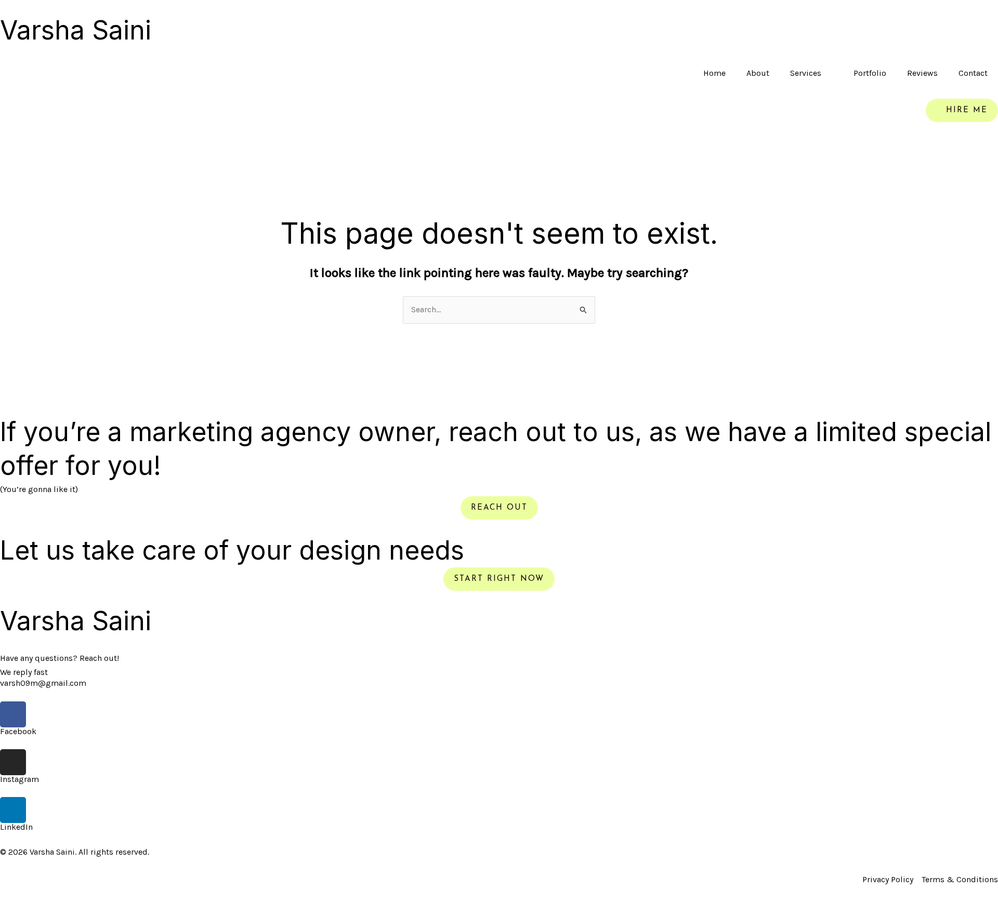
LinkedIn (16, 827)
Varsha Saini (75, 30)
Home (714, 73)
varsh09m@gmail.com (43, 683)
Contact (973, 73)
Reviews (922, 73)
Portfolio (869, 73)
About (757, 73)
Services (805, 73)
